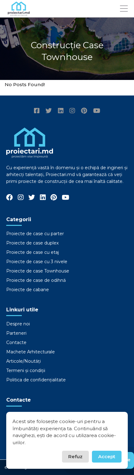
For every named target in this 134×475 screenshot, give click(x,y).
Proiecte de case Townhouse (37, 271)
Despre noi (18, 324)
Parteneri (16, 333)
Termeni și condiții (25, 370)
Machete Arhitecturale (30, 352)
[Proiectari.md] (19, 13)
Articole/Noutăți (23, 361)
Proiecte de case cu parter (35, 233)
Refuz (75, 456)
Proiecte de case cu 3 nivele (36, 261)
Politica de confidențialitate (36, 380)
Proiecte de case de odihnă (36, 280)
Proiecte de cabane (27, 289)
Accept (106, 456)
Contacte (16, 342)
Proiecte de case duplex (32, 243)
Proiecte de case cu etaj (32, 252)
